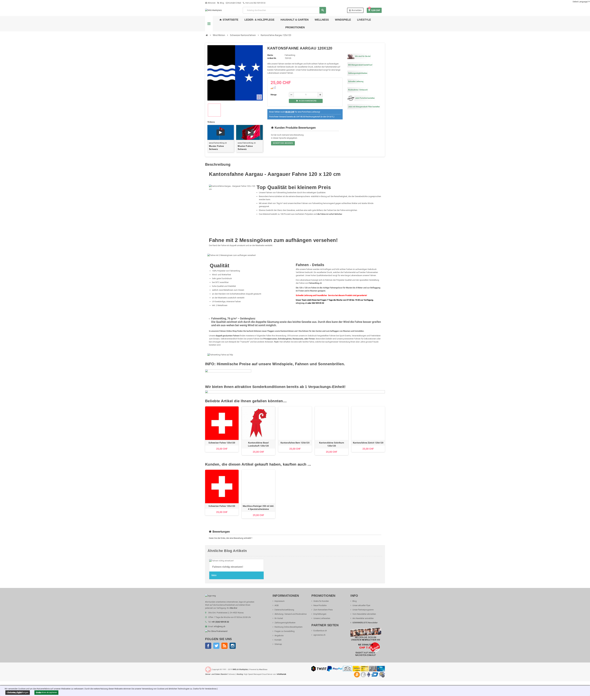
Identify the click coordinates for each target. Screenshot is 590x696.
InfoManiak (281, 674)
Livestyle (364, 19)
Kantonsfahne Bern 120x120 (295, 442)
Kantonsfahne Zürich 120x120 (368, 442)
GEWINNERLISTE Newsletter (365, 622)
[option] (222, 430)
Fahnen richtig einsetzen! (227, 567)
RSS (224, 646)
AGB (277, 605)
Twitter (216, 646)
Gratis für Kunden (321, 601)
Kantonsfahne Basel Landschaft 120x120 (258, 444)
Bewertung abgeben (283, 143)
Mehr (214, 575)
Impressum (280, 601)
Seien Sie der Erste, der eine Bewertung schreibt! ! (230, 538)
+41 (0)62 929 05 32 (220, 622)
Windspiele (343, 19)
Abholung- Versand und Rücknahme (291, 614)
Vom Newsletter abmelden (364, 614)
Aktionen (210, 3)
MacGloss (263, 669)
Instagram (233, 646)
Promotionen (295, 27)
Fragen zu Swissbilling (285, 631)
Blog (221, 3)
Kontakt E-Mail (234, 3)
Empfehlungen (319, 614)
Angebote (279, 635)
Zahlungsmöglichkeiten (285, 622)
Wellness (322, 19)
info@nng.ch (301, 303)
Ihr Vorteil (279, 618)
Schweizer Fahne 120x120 (221, 442)
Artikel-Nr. (272, 58)
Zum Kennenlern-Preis (323, 610)
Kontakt (278, 640)
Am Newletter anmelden (363, 618)
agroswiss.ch (319, 635)
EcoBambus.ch (320, 630)
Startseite (228, 19)
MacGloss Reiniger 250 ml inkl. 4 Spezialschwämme (258, 507)
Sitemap (278, 644)
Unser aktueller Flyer (361, 605)
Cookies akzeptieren (46, 692)
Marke (270, 55)
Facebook (208, 646)
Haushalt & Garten (295, 19)
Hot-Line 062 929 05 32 (255, 3)
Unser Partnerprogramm (363, 610)
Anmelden (355, 10)
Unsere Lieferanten (321, 618)
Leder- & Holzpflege (259, 19)
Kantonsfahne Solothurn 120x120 (331, 444)
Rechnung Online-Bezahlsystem (289, 627)
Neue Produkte (319, 605)
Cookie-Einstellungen (17, 692)
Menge (274, 94)
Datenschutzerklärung (284, 610)
